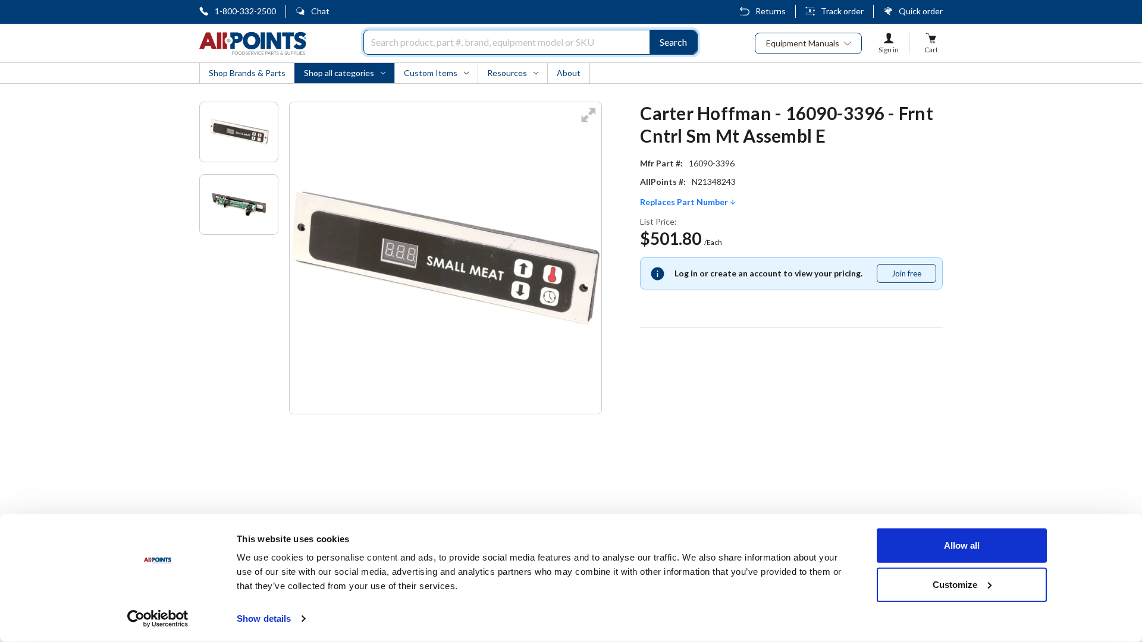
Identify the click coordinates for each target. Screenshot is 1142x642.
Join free (914, 276)
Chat (320, 11)
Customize (955, 584)
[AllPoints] (252, 43)
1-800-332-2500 (245, 11)
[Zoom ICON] (588, 123)
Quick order (921, 11)
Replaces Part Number (685, 202)
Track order (842, 11)
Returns (770, 11)
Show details (264, 618)
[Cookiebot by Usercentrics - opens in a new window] (158, 619)
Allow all (962, 545)
